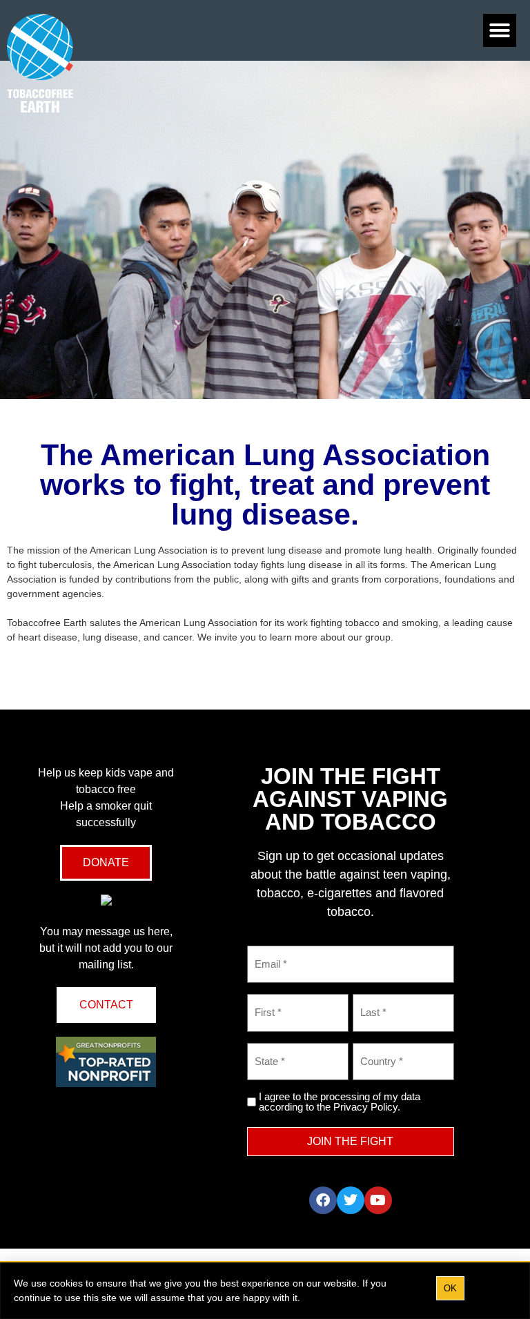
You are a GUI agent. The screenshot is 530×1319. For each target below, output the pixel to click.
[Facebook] (323, 1200)
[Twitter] (350, 1200)
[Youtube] (378, 1200)
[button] (499, 30)
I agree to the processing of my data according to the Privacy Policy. (339, 1101)
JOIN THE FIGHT (350, 1141)
